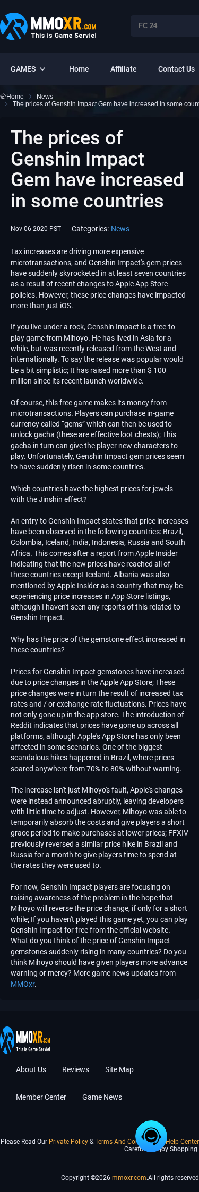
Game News (102, 1097)
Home (79, 69)
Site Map (119, 1069)
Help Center (182, 1141)
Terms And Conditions (127, 1141)
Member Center (41, 1097)
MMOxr (22, 984)
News (120, 228)
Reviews (75, 1069)
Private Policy (69, 1141)
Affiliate (123, 69)
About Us (31, 1069)
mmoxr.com (129, 1177)
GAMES (23, 69)
